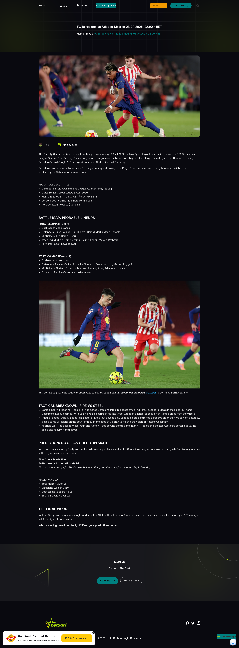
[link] (11, 638)
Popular (82, 5)
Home (80, 33)
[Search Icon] (197, 5)
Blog (88, 33)
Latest (64, 5)
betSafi (119, 562)
